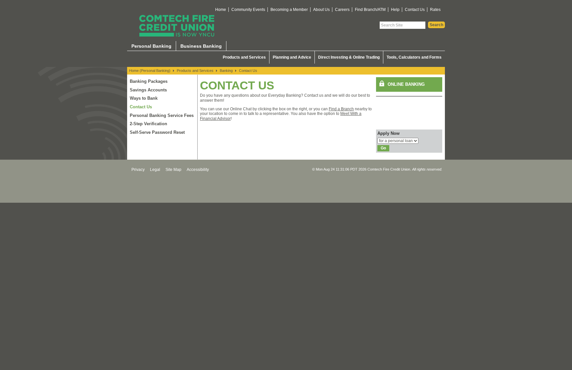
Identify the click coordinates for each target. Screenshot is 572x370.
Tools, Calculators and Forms (414, 57)
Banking (226, 71)
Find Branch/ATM (370, 9)
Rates (435, 9)
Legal (155, 169)
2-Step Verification (148, 123)
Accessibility (198, 169)
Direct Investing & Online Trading (349, 57)
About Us (321, 9)
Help (395, 9)
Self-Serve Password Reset (157, 132)
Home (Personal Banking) (149, 71)
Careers (342, 9)
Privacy (138, 169)
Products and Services (244, 57)
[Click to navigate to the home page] (176, 25)
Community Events (248, 9)
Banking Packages (148, 81)
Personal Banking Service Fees (162, 115)
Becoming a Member (289, 9)
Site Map (173, 169)
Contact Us (415, 9)
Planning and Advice (292, 57)
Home (220, 9)
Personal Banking (151, 46)
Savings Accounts (148, 89)
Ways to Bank (144, 98)
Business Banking (201, 46)
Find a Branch (341, 109)
